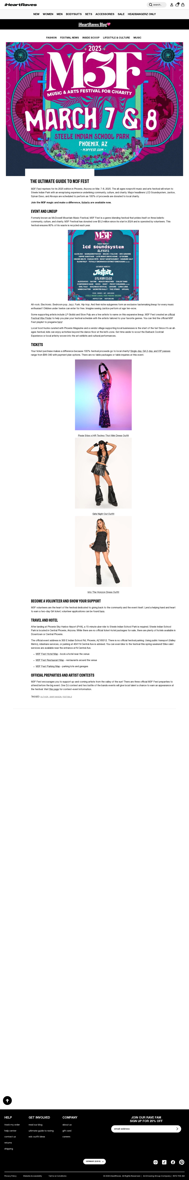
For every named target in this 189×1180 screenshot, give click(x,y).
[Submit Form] (177, 1128)
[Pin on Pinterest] (52, 702)
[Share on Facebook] (41, 702)
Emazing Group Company (158, 1176)
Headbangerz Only (142, 14)
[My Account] (171, 4)
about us (67, 1124)
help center (10, 1130)
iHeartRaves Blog (93, 24)
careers (66, 1136)
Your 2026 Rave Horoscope (118, 1071)
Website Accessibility (32, 1176)
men (60, 14)
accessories (105, 14)
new (36, 14)
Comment (59, 760)
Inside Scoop (91, 38)
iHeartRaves (115, 1176)
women (48, 14)
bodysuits (74, 14)
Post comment (94, 787)
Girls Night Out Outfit (103, 514)
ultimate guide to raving (41, 1130)
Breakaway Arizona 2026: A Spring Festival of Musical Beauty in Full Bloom (132, 878)
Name (57, 733)
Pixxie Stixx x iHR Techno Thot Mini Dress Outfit (103, 436)
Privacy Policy (10, 1176)
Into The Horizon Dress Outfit (103, 592)
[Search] (150, 4)
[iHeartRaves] (20, 4)
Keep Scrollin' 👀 (94, 806)
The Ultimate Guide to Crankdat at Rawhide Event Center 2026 (135, 976)
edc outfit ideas (37, 1136)
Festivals (67, 697)
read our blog (35, 1124)
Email (57, 746)
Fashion (51, 38)
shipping (8, 1148)
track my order (12, 1124)
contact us (10, 1136)
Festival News (69, 38)
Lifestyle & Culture (116, 38)
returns (8, 1142)
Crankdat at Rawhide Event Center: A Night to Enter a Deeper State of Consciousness (49, 976)
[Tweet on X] (47, 702)
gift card (66, 1130)
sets (88, 14)
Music (137, 38)
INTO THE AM (179, 1176)
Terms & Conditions (57, 1176)
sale (121, 14)
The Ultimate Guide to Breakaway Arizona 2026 (49, 1071)
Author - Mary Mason (51, 697)
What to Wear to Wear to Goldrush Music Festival (45, 878)
